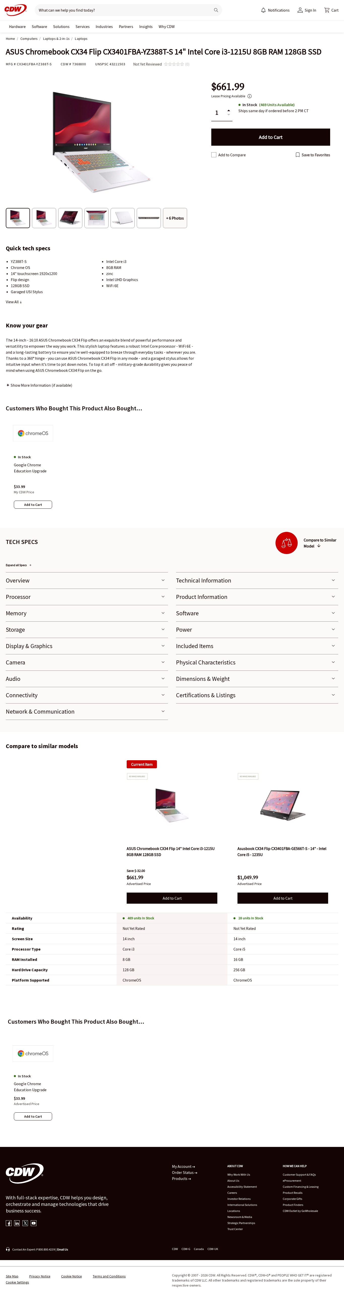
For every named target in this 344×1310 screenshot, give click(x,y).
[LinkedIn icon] (17, 1224)
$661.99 (228, 86)
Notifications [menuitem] (279, 10)
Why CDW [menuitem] (167, 26)
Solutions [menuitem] (61, 26)
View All (12, 301)
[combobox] (121, 10)
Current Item (142, 764)
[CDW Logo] (14, 10)
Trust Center (235, 1229)
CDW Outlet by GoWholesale (300, 1211)
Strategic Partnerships (241, 1223)
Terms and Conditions (109, 1276)
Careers (232, 1193)
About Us (233, 1180)
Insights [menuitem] (146, 26)
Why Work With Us (238, 1174)
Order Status (183, 1172)
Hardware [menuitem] (17, 26)
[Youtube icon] (34, 1224)
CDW (175, 1249)
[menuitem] (263, 10)
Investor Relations (239, 1199)
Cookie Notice (71, 1276)
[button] (331, 10)
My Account (182, 1166)
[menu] (275, 10)
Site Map (12, 1276)
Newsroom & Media (239, 1217)
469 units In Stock (141, 918)
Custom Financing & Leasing (301, 1187)
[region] (172, 467)
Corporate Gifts (292, 1199)
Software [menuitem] (39, 26)
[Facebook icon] (9, 1224)
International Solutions (242, 1205)
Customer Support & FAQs (299, 1174)
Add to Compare (232, 154)
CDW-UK (213, 1249)
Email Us (62, 1249)
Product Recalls (292, 1193)
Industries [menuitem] (104, 26)
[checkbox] (213, 154)
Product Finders (293, 1205)
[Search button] (216, 10)
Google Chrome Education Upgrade (30, 1086)
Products (180, 1178)
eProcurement (292, 1180)
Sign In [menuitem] (310, 10)
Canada (199, 1249)
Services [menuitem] (83, 26)
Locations (233, 1211)
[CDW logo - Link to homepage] (14, 10)
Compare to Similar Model (320, 543)
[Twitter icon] (25, 1224)
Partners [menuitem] (126, 26)
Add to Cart (172, 898)
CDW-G (186, 1249)
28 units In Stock (250, 918)
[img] (172, 805)
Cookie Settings (17, 1282)
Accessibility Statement (242, 1187)
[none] (17, 26)
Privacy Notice (39, 1276)
